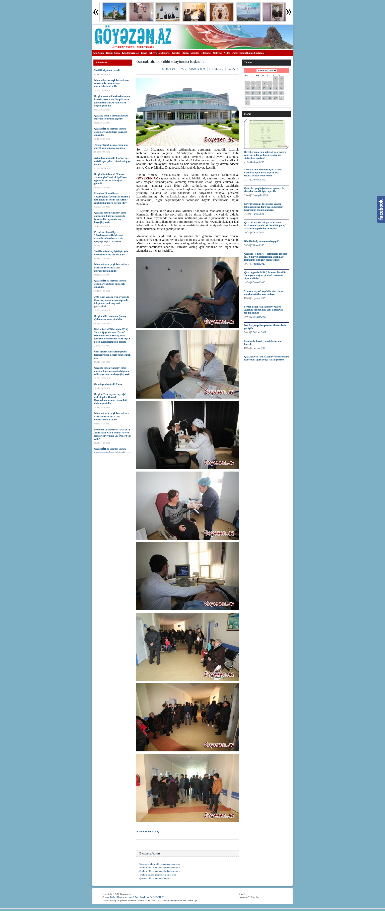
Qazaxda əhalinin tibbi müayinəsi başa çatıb (159, 864)
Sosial (117, 53)
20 (264, 93)
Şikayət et (218, 69)
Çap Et (235, 69)
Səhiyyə (153, 53)
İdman (185, 53)
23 (281, 93)
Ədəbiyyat (206, 53)
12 (258, 88)
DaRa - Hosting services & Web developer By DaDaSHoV (137, 897)
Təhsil (144, 53)
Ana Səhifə (98, 53)
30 (281, 98)
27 (264, 98)
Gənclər (176, 53)
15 (275, 88)
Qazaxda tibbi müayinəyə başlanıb (155, 878)
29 (275, 98)
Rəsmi (109, 53)
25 (253, 98)
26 (258, 98)
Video (227, 53)
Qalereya (217, 53)
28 (270, 98)
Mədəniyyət (164, 53)
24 (247, 98)
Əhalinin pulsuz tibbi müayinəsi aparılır (157, 875)
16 (281, 88)
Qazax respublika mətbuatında (248, 53)
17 (247, 93)
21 (270, 93)
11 (253, 88)
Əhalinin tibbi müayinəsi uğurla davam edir (159, 867)
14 (270, 88)
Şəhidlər (194, 53)
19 (258, 93)
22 (275, 93)
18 (253, 93)
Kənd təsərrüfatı (130, 53)
